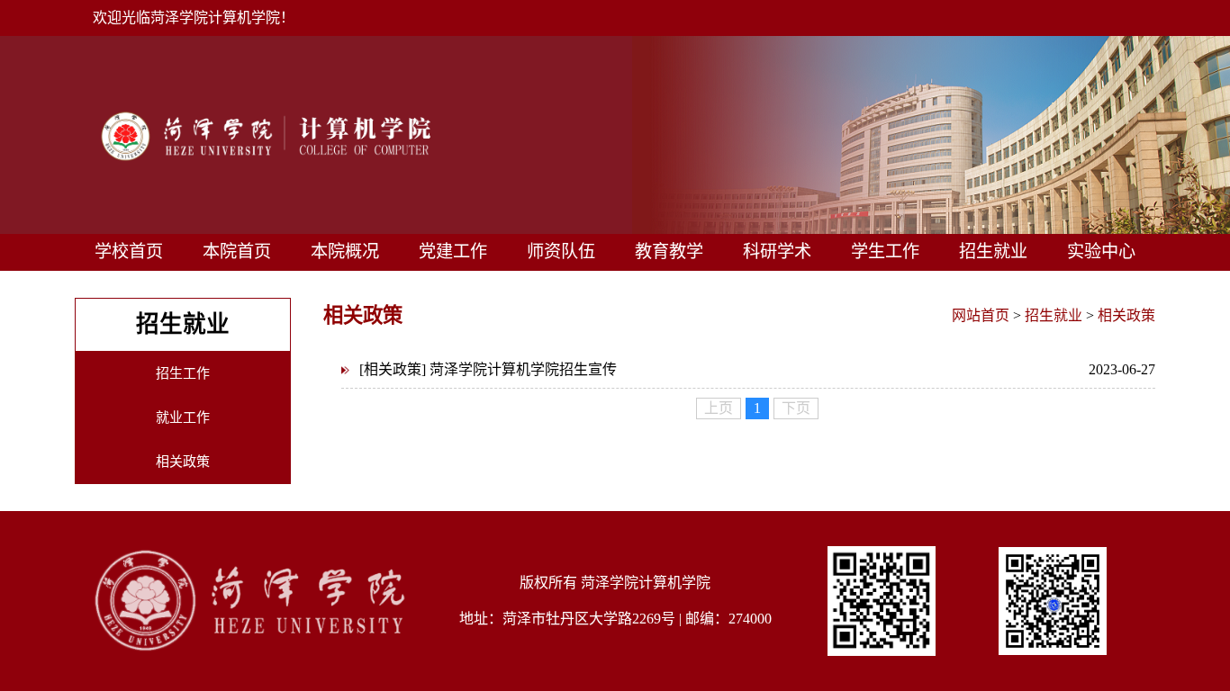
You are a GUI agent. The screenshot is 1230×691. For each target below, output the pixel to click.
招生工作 (183, 373)
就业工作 (183, 417)
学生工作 (885, 251)
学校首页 (129, 251)
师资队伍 (561, 251)
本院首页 (237, 251)
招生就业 (993, 251)
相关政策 (183, 461)
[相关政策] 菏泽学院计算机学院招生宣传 (757, 369)
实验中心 (1101, 251)
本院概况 (345, 251)
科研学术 (777, 251)
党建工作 (453, 251)
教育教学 (669, 251)
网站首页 (980, 315)
